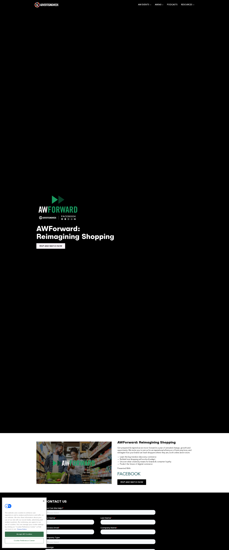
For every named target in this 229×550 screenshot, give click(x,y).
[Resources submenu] (193, 4)
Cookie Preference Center (24, 540)
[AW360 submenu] (162, 4)
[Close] (43, 501)
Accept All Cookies (24, 534)
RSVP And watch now (50, 246)
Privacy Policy (22, 529)
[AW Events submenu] (150, 4)
